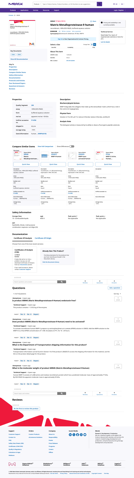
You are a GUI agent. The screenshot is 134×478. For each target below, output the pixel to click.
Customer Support (25, 269)
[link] (17, 277)
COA (13, 55)
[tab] (12, 15)
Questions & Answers (16, 86)
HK (116, 4)
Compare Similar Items (17, 72)
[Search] (99, 4)
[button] (119, 10)
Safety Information (16, 75)
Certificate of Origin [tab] (43, 238)
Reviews (12, 89)
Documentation (14, 78)
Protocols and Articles (17, 81)
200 (32, 105)
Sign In (60, 39)
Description (13, 70)
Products (11, 15)
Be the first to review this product (27, 409)
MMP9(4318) (42, 134)
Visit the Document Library (50, 262)
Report (36, 314)
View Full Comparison (45, 146)
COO (19, 55)
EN (122, 4)
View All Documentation (19, 59)
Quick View (26, 164)
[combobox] (67, 4)
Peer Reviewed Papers (17, 83)
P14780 (33, 120)
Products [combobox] (36, 4)
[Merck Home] (16, 4)
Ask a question (76, 31)
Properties (13, 67)
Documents (23, 264)
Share (94, 21)
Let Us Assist (105, 42)
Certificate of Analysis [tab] (23, 238)
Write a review (66, 31)
